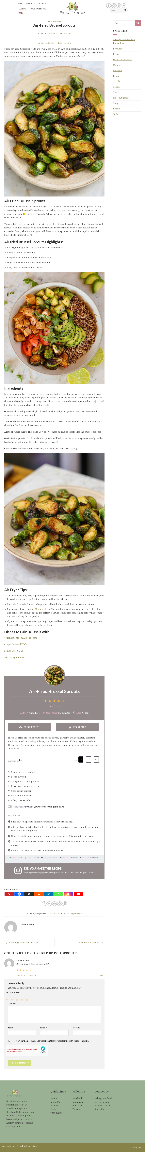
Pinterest (77, 1105)
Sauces (117, 86)
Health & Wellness (122, 59)
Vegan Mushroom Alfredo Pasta (20, 637)
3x (96, 759)
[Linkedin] (49, 894)
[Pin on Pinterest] (59, 903)
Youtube (76, 1109)
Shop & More (57, 1112)
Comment (13, 1003)
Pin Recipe (79, 727)
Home (20, 4)
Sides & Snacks (54, 21)
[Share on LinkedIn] (64, 903)
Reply (102, 975)
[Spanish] (22, 13)
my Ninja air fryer (40, 609)
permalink (77, 914)
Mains (116, 64)
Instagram (78, 1102)
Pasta (116, 76)
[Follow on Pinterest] (118, 5)
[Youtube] (78, 894)
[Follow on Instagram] (113, 5)
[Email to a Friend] (54, 903)
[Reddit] (39, 894)
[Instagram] (68, 894)
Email (43, 1027)
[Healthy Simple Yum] (72, 8)
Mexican (117, 70)
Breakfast (118, 48)
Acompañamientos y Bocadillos (124, 41)
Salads (116, 81)
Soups (116, 103)
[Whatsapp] (58, 894)
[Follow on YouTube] (123, 5)
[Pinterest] (9, 894)
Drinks (116, 54)
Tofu (115, 114)
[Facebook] (19, 894)
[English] (20, 13)
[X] (29, 894)
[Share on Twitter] (49, 903)
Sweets (116, 108)
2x (88, 759)
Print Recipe (64, 42)
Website (76, 1027)
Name (11, 1027)
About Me (30, 4)
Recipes (42, 4)
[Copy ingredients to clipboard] (20, 761)
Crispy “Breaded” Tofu (15, 644)
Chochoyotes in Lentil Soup (23, 942)
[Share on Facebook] (44, 903)
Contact (23, 9)
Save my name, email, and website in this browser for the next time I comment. (52, 1041)
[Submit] (125, 10)
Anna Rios (66, 33)
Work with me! (38, 9)
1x (81, 759)
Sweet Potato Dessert (88, 942)
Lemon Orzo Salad (13, 650)
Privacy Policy (136, 1147)
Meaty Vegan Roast (14, 657)
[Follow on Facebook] (108, 5)
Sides (116, 92)
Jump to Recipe (46, 42)
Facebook (77, 1098)
